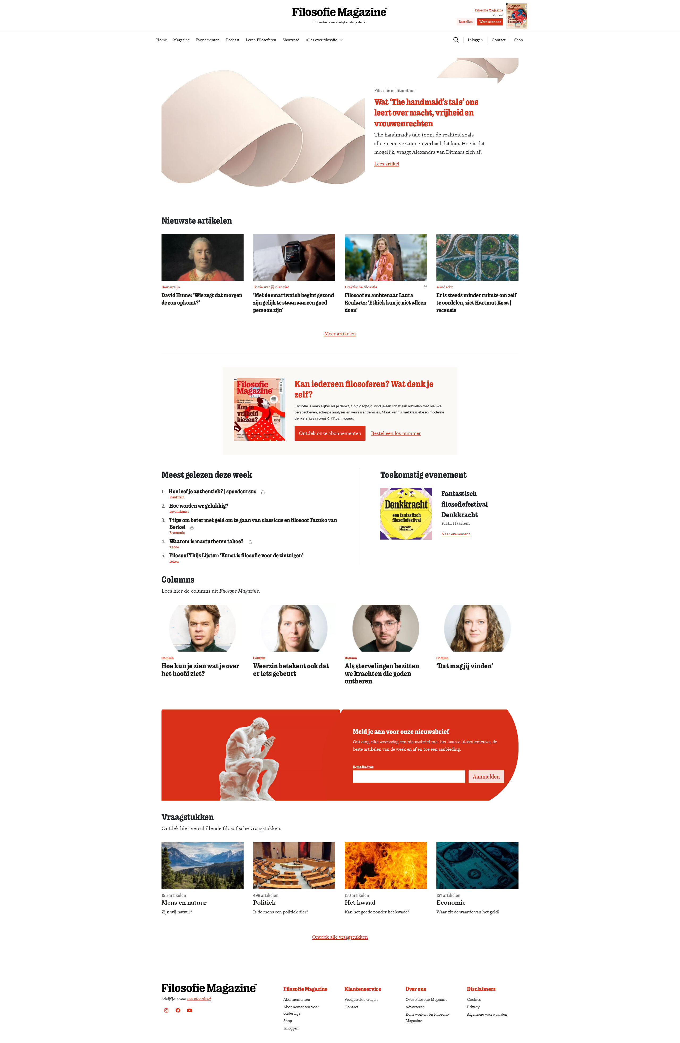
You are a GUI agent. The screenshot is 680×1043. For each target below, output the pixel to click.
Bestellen (466, 21)
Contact (498, 39)
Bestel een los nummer (396, 433)
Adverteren (415, 1007)
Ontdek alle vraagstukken (340, 937)
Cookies (474, 999)
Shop (518, 39)
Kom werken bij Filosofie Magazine (427, 1017)
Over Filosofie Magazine (426, 999)
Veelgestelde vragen (361, 999)
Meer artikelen (340, 333)
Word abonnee (490, 21)
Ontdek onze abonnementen (330, 433)
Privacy (473, 1007)
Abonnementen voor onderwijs (301, 1010)
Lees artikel (386, 163)
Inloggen (291, 1028)
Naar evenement (455, 534)
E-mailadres (363, 767)
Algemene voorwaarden (487, 1014)
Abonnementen (296, 999)
